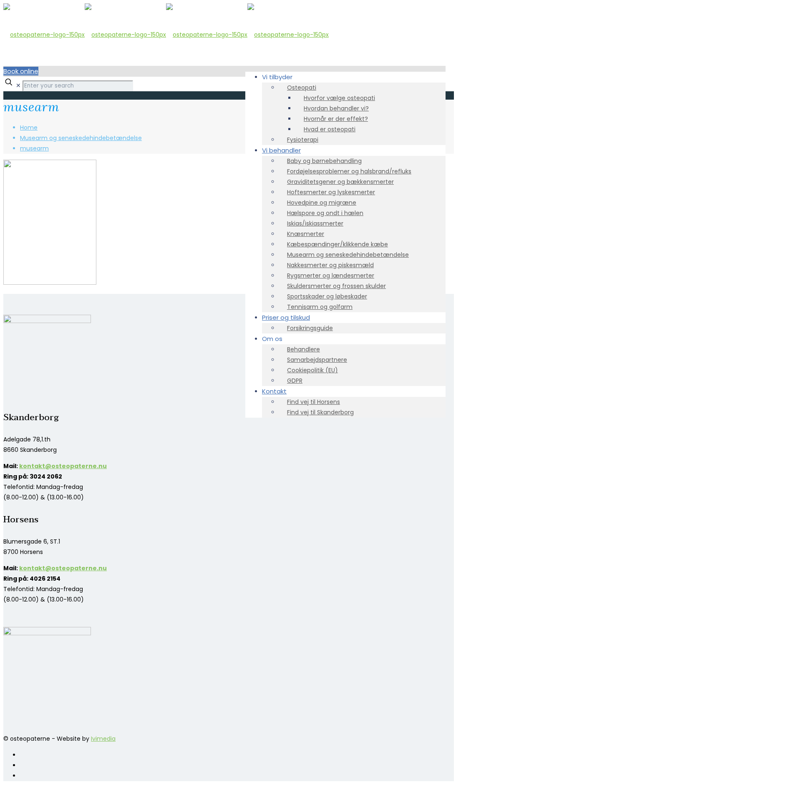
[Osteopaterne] (166, 34)
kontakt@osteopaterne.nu (63, 466)
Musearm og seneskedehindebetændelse (81, 138)
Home (29, 127)
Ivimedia (103, 738)
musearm (34, 148)
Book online (20, 71)
